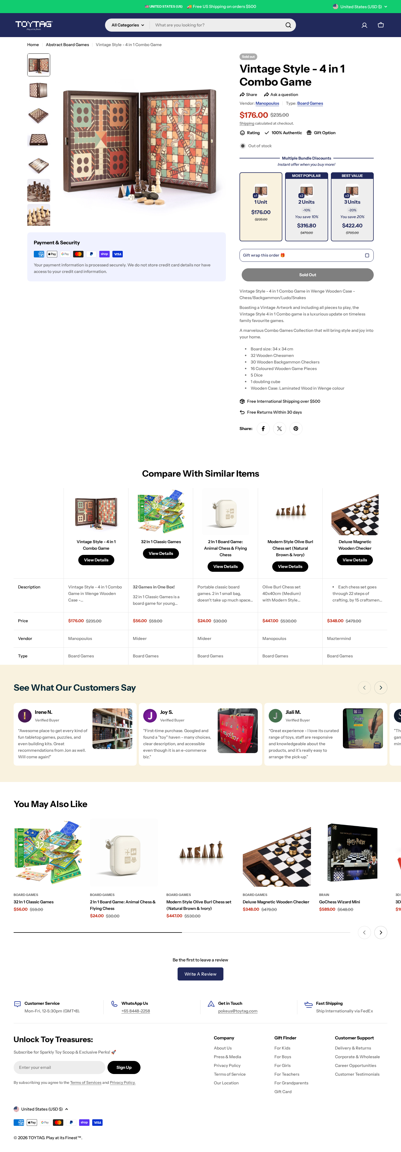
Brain (324, 895)
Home (33, 44)
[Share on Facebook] (263, 428)
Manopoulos (267, 103)
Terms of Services (85, 1082)
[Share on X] (279, 428)
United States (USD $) (361, 6)
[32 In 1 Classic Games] (48, 853)
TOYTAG (36, 1137)
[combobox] (200, 25)
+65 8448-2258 (135, 1010)
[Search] (288, 25)
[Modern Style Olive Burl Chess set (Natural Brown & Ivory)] (200, 853)
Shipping (247, 123)
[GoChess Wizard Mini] (353, 853)
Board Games (310, 103)
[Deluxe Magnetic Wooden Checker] (277, 853)
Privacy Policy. (123, 1082)
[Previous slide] (364, 687)
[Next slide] (380, 687)
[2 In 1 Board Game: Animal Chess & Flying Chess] (124, 853)
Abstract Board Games (67, 44)
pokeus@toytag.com (238, 1010)
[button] (261, 206)
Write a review (200, 974)
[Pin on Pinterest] (296, 428)
